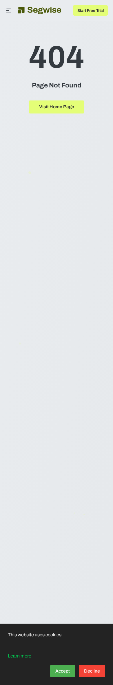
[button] (9, 10)
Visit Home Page (56, 106)
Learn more (19, 655)
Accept (62, 670)
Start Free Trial (90, 10)
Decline (92, 670)
